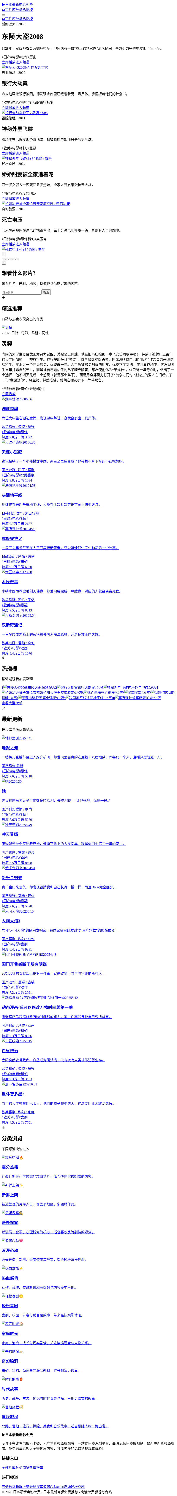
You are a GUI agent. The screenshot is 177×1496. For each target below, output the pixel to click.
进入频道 (22, 62)
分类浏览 (22, 1467)
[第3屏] (10, 259)
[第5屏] (17, 259)
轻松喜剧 (78, 1487)
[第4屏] (14, 259)
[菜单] (3, 15)
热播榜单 (36, 1467)
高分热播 (9, 1487)
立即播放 (9, 62)
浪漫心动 (50, 1487)
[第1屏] (3, 259)
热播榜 (27, 10)
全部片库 (9, 1467)
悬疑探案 (36, 1487)
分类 (19, 10)
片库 (12, 10)
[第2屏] (7, 259)
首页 (5, 10)
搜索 (46, 292)
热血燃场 (64, 1487)
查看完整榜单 (12, 703)
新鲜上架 (22, 1487)
